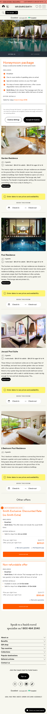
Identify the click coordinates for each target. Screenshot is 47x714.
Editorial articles (7, 659)
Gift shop (4, 645)
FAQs (10, 696)
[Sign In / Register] (3, 6)
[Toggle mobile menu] (44, 6)
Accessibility (38, 696)
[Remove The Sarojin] (16, 12)
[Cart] (40, 6)
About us (4, 637)
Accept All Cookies (33, 120)
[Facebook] (21, 684)
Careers (24, 696)
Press (14, 696)
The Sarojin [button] (10, 12)
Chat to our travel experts (36, 710)
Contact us (5, 663)
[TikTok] (32, 684)
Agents (19, 696)
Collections (5, 652)
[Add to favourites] (4, 42)
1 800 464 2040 (30, 628)
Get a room (35, 54)
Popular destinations (9, 655)
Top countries (6, 648)
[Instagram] (15, 684)
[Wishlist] (37, 6)
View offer (23, 554)
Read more (6, 186)
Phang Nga (12, 39)
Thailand (21, 39)
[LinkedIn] (26, 684)
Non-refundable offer (15, 564)
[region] (23, 115)
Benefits (4, 641)
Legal (6, 696)
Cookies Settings (13, 120)
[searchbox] (32, 12)
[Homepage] (23, 6)
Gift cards (30, 696)
